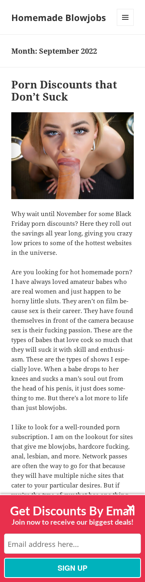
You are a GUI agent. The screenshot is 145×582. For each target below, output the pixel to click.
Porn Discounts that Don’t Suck (64, 90)
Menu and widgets (125, 25)
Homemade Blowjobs (58, 17)
